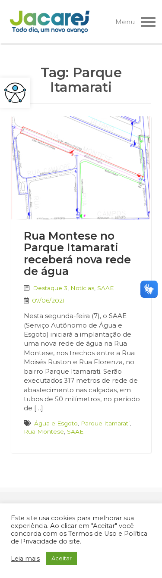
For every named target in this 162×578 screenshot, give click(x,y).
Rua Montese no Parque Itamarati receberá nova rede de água (77, 253)
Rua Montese (44, 431)
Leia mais (25, 558)
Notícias (82, 287)
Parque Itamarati (105, 423)
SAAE (105, 287)
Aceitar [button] (61, 558)
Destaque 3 (50, 287)
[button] (15, 93)
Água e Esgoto (56, 423)
